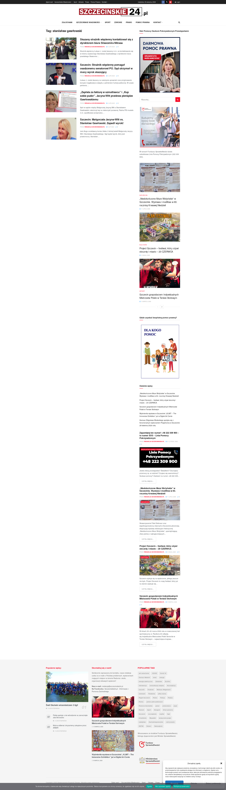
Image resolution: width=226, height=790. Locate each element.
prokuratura (167, 706)
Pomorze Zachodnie (145, 706)
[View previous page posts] (157, 306)
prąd (175, 706)
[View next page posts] (162, 306)
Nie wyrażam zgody (162, 786)
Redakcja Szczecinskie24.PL (95, 47)
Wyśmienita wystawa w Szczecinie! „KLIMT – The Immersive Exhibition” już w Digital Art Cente (113, 755)
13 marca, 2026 (172, 602)
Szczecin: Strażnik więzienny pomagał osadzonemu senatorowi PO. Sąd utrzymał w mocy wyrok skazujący (106, 68)
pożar (157, 706)
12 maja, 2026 (171, 552)
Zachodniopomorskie (156, 722)
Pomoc (141, 702)
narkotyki (142, 694)
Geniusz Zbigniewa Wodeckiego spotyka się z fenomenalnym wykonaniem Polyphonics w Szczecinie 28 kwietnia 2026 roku (159, 423)
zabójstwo (142, 722)
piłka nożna (162, 694)
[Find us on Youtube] (170, 2)
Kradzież (151, 689)
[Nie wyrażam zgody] (223, 786)
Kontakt (104, 2)
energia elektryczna (145, 681)
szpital (162, 714)
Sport (75, 2)
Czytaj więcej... (149, 481)
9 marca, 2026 (97, 760)
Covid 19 (163, 673)
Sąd (168, 714)
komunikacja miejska (157, 685)
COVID (154, 673)
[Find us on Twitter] (166, 2)
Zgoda (149, 786)
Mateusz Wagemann (164, 689)
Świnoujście (158, 726)
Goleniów (159, 681)
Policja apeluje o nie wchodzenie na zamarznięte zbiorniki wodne (70, 716)
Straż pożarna (168, 710)
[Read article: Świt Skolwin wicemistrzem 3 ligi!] (67, 687)
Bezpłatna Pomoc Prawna (151, 449)
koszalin (142, 689)
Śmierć (149, 726)
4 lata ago (111, 47)
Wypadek (153, 718)
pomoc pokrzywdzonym (155, 702)
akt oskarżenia (144, 673)
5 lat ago (110, 127)
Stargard (157, 710)
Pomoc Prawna (95, 2)
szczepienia (152, 714)
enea (154, 677)
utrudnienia (142, 718)
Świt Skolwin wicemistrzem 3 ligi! (62, 705)
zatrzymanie (170, 722)
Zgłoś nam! (49, 2)
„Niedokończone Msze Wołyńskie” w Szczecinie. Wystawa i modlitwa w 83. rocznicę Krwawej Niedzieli (158, 202)
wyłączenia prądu (165, 718)
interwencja (143, 685)
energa (162, 677)
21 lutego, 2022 (172, 441)
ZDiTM (141, 726)
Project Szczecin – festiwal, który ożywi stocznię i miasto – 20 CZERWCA (159, 250)
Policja (162, 698)
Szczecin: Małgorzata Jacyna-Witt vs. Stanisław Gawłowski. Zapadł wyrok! (101, 121)
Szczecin (143, 195)
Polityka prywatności (181, 786)
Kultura (143, 244)
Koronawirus (171, 685)
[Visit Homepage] (113, 11)
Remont (141, 710)
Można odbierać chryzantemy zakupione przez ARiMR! (69, 726)
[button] (221, 763)
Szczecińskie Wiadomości (62, 2)
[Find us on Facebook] (163, 2)
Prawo (87, 2)
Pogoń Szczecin (144, 698)
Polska (170, 698)
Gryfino (167, 681)
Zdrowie (81, 2)
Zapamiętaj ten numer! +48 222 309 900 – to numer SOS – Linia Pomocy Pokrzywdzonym (159, 435)
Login (178, 2)
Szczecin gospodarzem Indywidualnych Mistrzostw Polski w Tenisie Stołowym (159, 296)
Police (155, 698)
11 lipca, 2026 (171, 497)
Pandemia (151, 694)
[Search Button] (179, 22)
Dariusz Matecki (144, 677)
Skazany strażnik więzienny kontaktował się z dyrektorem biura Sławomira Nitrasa (106, 41)
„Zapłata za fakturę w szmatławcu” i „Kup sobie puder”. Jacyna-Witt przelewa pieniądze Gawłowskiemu (106, 95)
